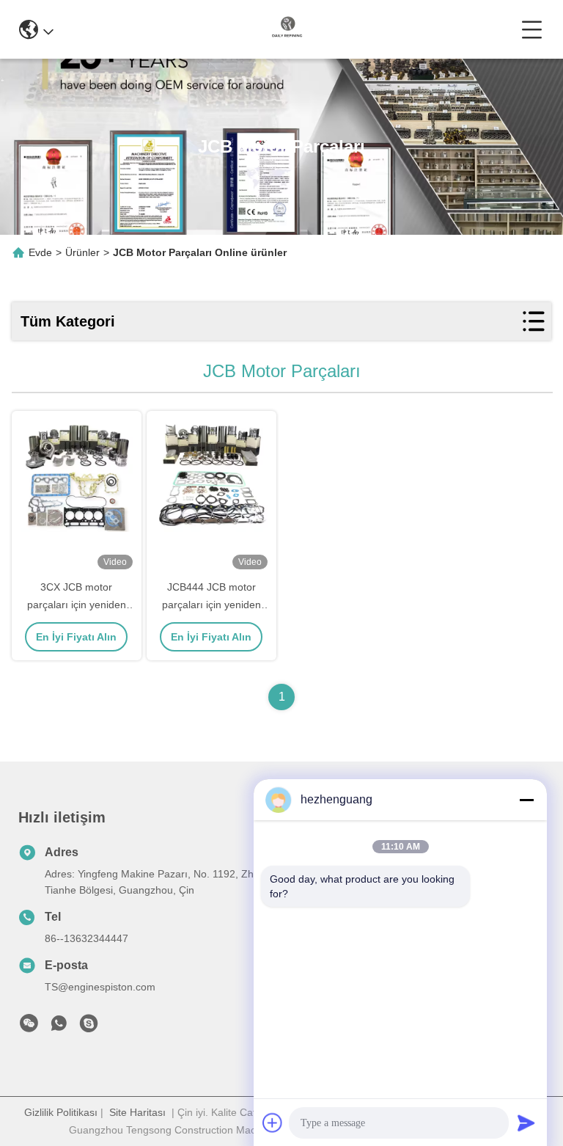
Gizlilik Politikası (60, 1112)
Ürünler (82, 252)
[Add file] (272, 1122)
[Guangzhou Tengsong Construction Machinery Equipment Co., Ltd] (287, 29)
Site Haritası (137, 1112)
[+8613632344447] (88, 1027)
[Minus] (526, 800)
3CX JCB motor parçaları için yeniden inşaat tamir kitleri (76, 604)
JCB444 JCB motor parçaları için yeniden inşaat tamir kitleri (211, 604)
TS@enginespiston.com (100, 987)
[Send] (526, 1122)
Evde (40, 252)
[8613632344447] (58, 1027)
